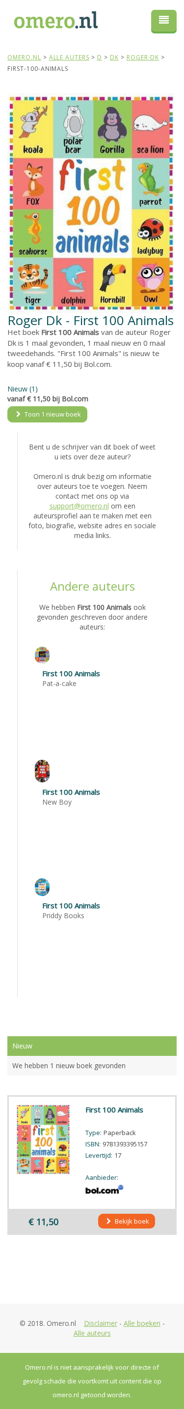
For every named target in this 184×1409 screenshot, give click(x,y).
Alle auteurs (92, 1333)
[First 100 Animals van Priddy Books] (42, 886)
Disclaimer (100, 1323)
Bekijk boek (131, 1221)
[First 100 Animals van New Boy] (42, 770)
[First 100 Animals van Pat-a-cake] (42, 654)
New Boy (57, 802)
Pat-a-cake (59, 683)
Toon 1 (52, 414)
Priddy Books (63, 915)
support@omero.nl (79, 505)
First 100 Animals (71, 673)
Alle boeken (142, 1323)
